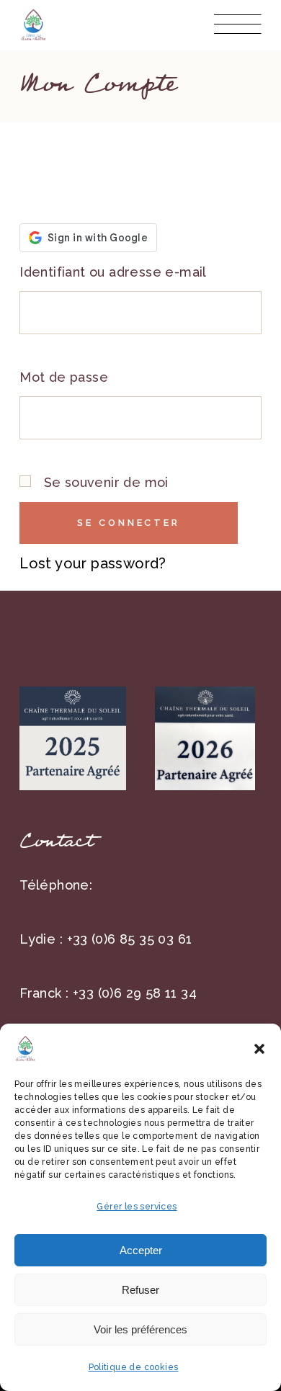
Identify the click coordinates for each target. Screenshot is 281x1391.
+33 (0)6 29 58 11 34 (135, 993)
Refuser (140, 1290)
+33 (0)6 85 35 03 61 (129, 939)
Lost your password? (92, 563)
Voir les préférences (140, 1329)
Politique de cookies (134, 1367)
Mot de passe (63, 377)
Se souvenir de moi (104, 482)
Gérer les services (137, 1207)
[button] (259, 1049)
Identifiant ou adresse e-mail (113, 271)
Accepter (141, 1250)
